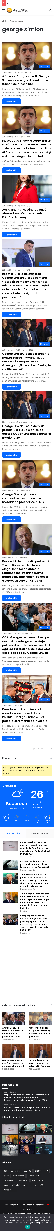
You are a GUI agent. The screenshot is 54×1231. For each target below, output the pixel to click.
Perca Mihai (9, 72)
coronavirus (15, 1171)
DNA (46, 1171)
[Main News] (18, 10)
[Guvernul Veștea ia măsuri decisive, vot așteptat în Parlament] (40, 1051)
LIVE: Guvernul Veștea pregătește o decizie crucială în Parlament (13, 1063)
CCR (5, 1171)
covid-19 (27, 1171)
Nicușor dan (23, 1180)
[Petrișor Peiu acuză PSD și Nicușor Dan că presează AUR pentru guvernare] (40, 1018)
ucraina (33, 1185)
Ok (27, 1227)
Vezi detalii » (11, 101)
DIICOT (38, 1171)
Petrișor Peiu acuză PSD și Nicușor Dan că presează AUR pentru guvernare (39, 1032)
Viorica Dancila (9, 1190)
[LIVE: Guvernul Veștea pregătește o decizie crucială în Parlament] (13, 1051)
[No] (50, 1222)
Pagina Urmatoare (39, 749)
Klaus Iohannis (18, 1176)
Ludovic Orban (33, 1176)
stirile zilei (16, 1185)
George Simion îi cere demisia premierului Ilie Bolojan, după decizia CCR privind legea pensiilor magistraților (26, 432)
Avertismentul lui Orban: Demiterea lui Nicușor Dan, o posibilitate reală (12, 1032)
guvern (6, 1176)
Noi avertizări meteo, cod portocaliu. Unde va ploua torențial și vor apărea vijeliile (35, 864)
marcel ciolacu (9, 1180)
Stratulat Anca (9, 350)
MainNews (27, 1209)
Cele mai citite (13, 833)
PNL (33, 1180)
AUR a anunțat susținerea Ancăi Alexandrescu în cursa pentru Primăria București (24, 213)
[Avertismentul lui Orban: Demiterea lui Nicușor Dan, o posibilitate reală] (13, 1018)
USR (41, 1185)
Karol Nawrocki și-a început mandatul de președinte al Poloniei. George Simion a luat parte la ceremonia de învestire (24, 715)
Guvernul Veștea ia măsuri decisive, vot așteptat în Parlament (40, 1063)
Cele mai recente (39, 833)
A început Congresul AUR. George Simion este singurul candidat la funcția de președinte (25, 80)
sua (24, 1185)
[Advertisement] (27, 43)
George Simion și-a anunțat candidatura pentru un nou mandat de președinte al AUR (23, 498)
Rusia (6, 1185)
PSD (41, 1180)
